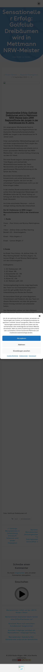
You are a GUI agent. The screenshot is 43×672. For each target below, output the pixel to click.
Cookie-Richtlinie (12, 356)
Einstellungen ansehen (21, 351)
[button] (39, 316)
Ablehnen (21, 344)
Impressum (32, 356)
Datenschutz (23, 356)
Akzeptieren (21, 338)
